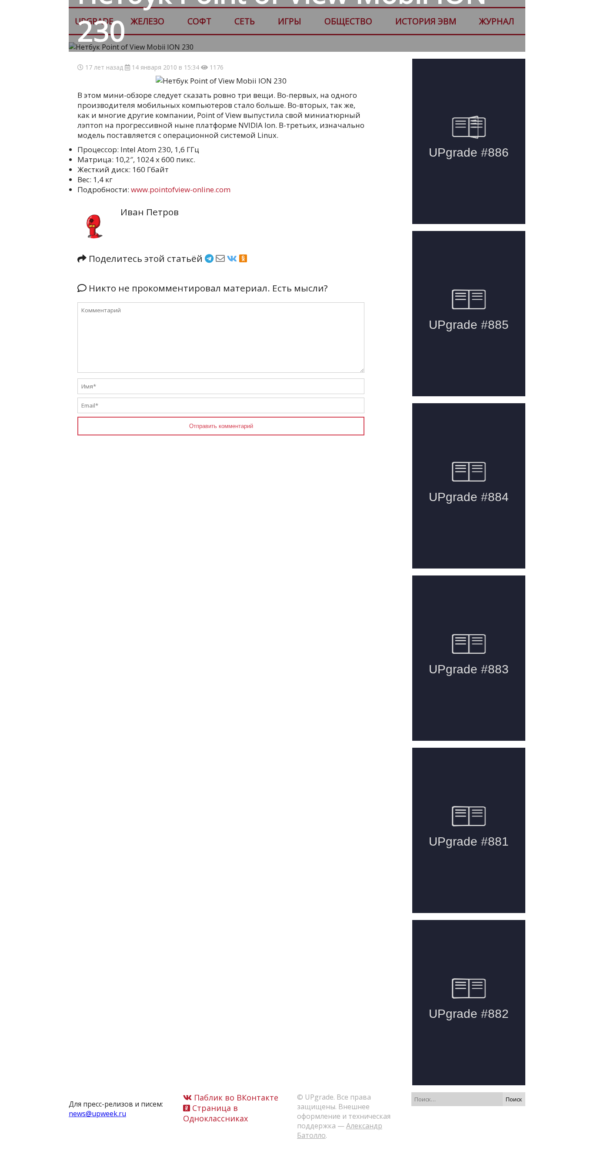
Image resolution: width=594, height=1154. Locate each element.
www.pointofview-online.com (180, 189)
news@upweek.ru (97, 1113)
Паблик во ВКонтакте (235, 1097)
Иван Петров (149, 212)
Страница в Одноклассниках (215, 1113)
